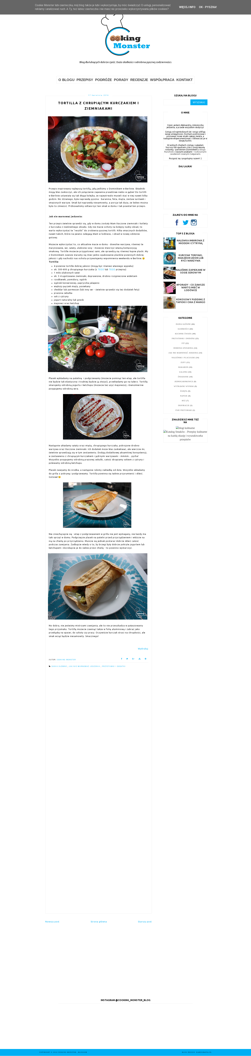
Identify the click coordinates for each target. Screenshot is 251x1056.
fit (183, 343)
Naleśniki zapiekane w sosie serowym (190, 271)
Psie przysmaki (184, 410)
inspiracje (183, 405)
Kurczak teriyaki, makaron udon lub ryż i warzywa (191, 258)
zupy (183, 362)
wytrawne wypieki (184, 386)
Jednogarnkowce (184, 381)
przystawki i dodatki (114, 666)
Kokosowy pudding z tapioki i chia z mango (190, 301)
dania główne (60, 666)
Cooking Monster (67, 1052)
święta (183, 391)
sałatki (183, 372)
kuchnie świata (183, 334)
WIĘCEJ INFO (187, 7)
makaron (183, 367)
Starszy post (145, 922)
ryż (184, 401)
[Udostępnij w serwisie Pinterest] (145, 659)
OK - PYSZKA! (208, 7)
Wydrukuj (143, 649)
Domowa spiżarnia (183, 348)
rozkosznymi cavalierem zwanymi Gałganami (188, 153)
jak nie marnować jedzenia (85, 666)
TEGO (101, 269)
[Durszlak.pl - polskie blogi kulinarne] (185, 428)
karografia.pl (204, 1052)
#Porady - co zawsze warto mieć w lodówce (190, 287)
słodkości (183, 329)
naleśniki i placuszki (183, 358)
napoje (183, 396)
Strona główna (99, 922)
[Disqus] (98, 718)
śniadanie (183, 377)
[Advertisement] (98, 884)
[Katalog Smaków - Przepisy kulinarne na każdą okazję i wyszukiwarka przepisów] (185, 439)
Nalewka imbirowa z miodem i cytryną (190, 242)
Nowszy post (52, 922)
